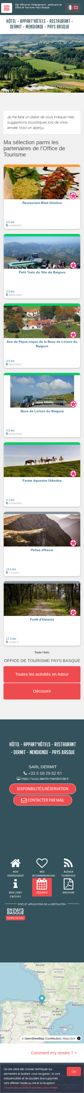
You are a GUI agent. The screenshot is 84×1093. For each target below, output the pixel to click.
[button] (42, 196)
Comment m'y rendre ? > (54, 1053)
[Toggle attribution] (79, 1038)
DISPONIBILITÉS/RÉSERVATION (42, 788)
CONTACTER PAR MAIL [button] (45, 800)
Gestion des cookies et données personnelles (31, 1087)
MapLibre (69, 1038)
